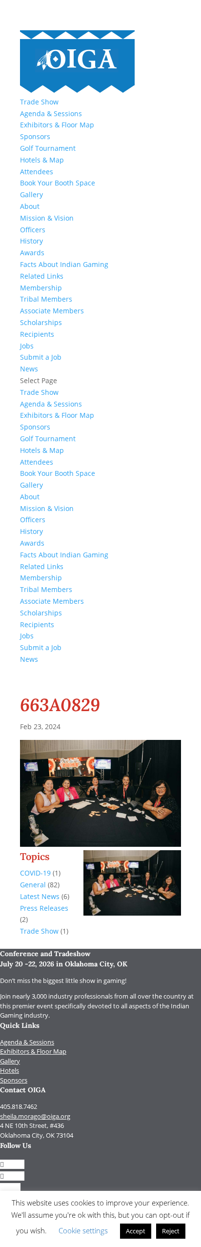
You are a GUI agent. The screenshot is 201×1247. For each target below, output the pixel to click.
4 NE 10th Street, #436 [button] (32, 1125)
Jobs (27, 345)
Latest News (40, 896)
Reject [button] (171, 1231)
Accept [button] (135, 1231)
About (30, 206)
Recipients (37, 334)
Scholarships (41, 322)
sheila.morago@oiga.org (35, 1116)
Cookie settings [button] (83, 1230)
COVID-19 (35, 873)
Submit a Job (40, 357)
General (33, 884)
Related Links (41, 276)
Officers (32, 229)
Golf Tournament (48, 148)
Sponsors (35, 136)
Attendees (36, 171)
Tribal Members (46, 299)
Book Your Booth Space (57, 182)
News (29, 368)
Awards (32, 252)
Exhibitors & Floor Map (57, 124)
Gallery (31, 194)
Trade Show (39, 101)
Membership (41, 287)
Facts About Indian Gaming (64, 264)
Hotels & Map (42, 159)
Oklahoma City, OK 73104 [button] (36, 1135)
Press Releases (44, 908)
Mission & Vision (47, 218)
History (31, 240)
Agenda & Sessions (51, 113)
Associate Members (52, 310)
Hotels (9, 1070)
